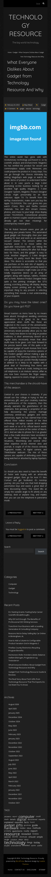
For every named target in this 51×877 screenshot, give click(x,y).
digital (21, 819)
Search (7, 546)
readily (26, 831)
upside (33, 845)
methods (37, 828)
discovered (32, 819)
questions (17, 830)
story (26, 839)
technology (36, 109)
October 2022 (14, 751)
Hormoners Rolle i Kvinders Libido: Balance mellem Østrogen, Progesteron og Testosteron (26, 658)
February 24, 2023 (13, 105)
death (6, 819)
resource (28, 109)
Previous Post (15, 513)
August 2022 (13, 760)
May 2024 (12, 725)
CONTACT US (19, 870)
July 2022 (12, 764)
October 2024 (14, 721)
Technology (13, 592)
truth (7, 845)
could (38, 816)
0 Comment (11, 109)
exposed (19, 822)
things (29, 842)
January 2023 (14, 738)
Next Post (37, 513)
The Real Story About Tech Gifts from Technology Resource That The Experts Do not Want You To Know (26, 682)
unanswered (16, 845)
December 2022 (15, 743)
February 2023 (14, 734)
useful (39, 845)
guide (35, 825)
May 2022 (12, 773)
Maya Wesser (28, 105)
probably (7, 831)
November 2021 (15, 798)
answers (7, 816)
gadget (22, 109)
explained (8, 822)
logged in (22, 529)
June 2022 (12, 768)
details (13, 819)
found (32, 822)
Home (9, 52)
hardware (11, 828)
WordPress (20, 861)
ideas (29, 828)
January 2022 (14, 790)
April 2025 (12, 708)
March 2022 (13, 781)
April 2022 (12, 777)
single (6, 839)
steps (20, 839)
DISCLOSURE (31, 870)
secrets (15, 836)
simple (40, 836)
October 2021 (14, 803)
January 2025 (14, 713)
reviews (35, 834)
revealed (26, 833)
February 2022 (14, 785)
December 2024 (15, 717)
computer (27, 816)
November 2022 (15, 747)
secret (7, 836)
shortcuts (23, 837)
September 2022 (15, 755)
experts (42, 819)
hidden (23, 828)
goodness (27, 825)
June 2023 (12, 730)
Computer (12, 584)
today (37, 842)
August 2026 (13, 704)
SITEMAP (42, 870)
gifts (19, 825)
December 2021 (15, 794)
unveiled (26, 845)
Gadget (15, 52)
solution (13, 839)
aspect (14, 816)
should (31, 836)
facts (26, 822)
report (33, 830)
